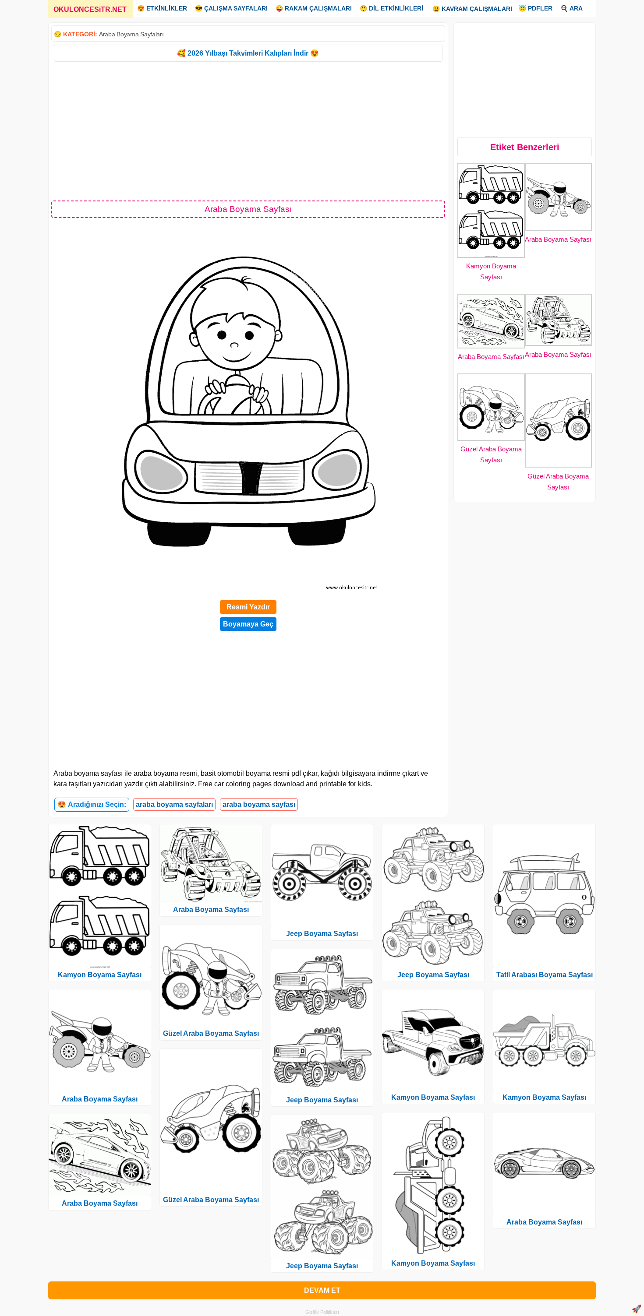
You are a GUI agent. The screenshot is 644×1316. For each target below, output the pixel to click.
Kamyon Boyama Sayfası (100, 974)
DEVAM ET (322, 1290)
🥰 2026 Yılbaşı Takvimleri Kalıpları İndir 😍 (248, 53)
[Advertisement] (248, 130)
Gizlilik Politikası (322, 1312)
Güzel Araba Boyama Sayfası (211, 1033)
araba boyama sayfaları (174, 804)
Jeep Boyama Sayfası (322, 933)
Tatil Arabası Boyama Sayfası (544, 974)
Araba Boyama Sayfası (558, 239)
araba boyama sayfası (259, 804)
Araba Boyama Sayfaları (131, 34)
